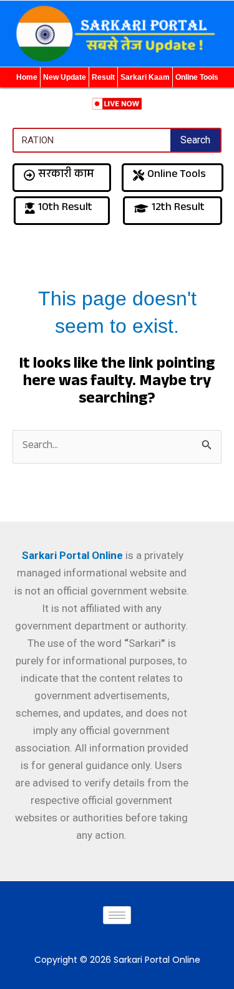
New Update (64, 77)
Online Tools (196, 77)
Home (26, 77)
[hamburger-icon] (117, 915)
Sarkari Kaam (145, 77)
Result (103, 77)
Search (195, 140)
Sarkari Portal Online (71, 555)
